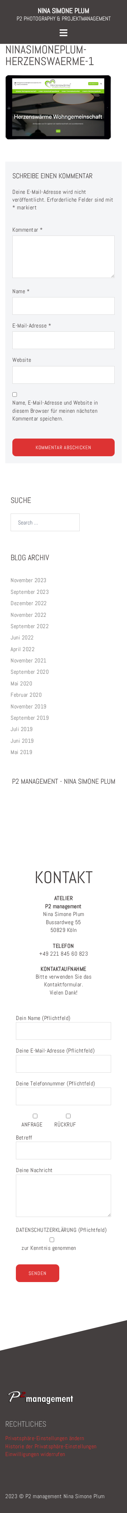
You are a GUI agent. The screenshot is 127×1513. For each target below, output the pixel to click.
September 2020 (30, 672)
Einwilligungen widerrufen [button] (35, 1454)
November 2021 (29, 660)
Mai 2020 (21, 683)
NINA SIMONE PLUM (63, 10)
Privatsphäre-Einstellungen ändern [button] (44, 1438)
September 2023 (30, 592)
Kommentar (27, 229)
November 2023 (29, 580)
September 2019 (30, 717)
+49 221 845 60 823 (63, 949)
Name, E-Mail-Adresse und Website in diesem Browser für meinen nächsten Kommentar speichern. (55, 410)
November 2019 (29, 706)
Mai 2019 (21, 752)
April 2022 (23, 649)
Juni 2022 (22, 637)
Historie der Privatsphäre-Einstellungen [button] (51, 1446)
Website (21, 360)
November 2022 (29, 615)
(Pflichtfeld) (61, 1230)
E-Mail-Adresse (31, 325)
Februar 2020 (26, 694)
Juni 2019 (22, 740)
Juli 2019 (22, 729)
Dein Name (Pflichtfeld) (43, 1018)
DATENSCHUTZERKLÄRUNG (47, 1230)
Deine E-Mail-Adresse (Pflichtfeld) (55, 1050)
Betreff (24, 1137)
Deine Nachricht (34, 1170)
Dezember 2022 (29, 603)
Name (21, 291)
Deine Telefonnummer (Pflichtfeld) (55, 1083)
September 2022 (30, 626)
